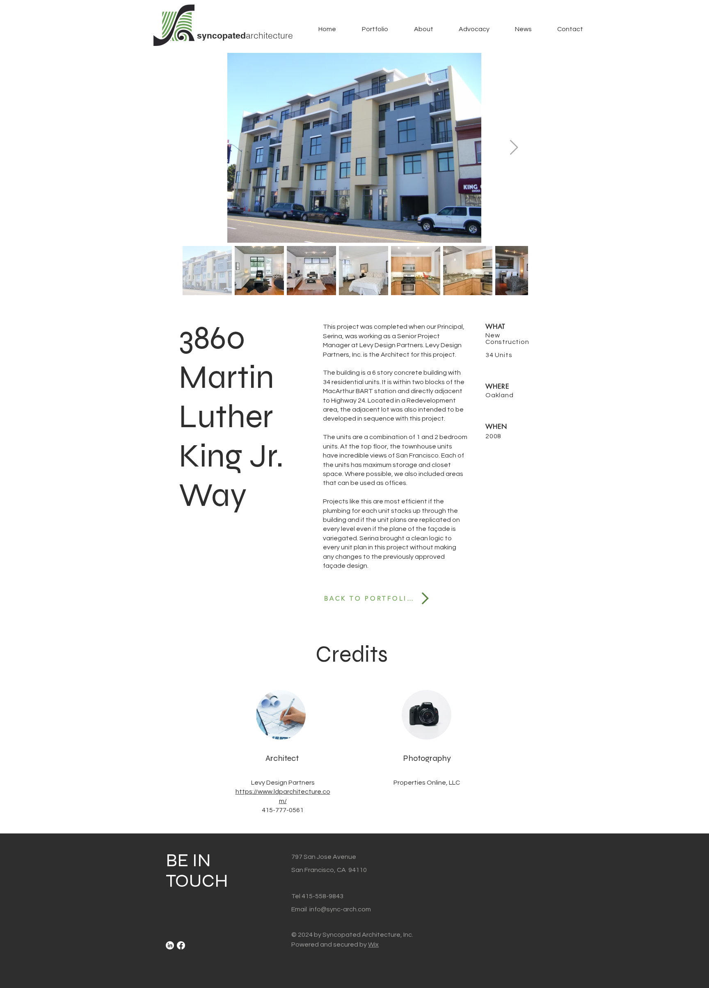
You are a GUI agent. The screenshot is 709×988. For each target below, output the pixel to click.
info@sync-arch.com (340, 909)
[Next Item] (514, 148)
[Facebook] (181, 945)
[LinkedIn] (170, 945)
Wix (373, 944)
